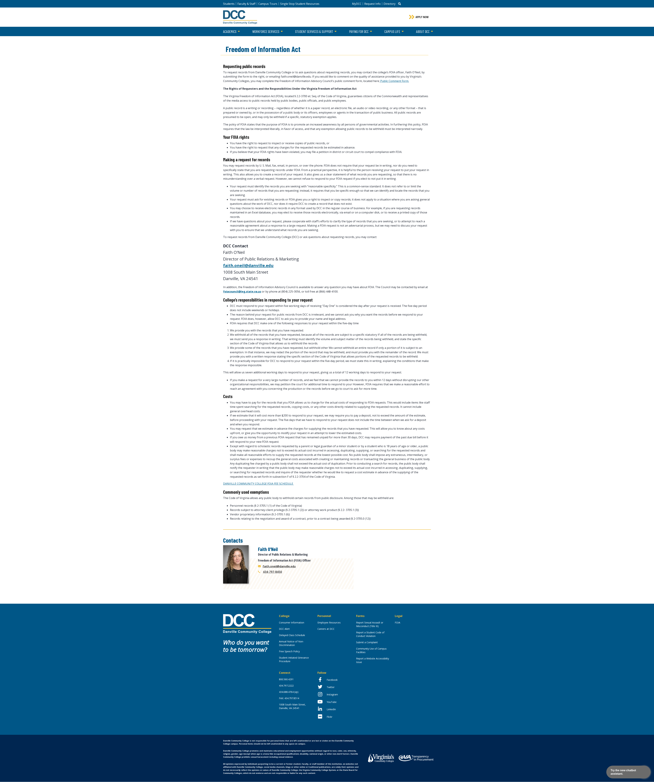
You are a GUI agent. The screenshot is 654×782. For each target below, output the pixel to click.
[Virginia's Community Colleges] (381, 757)
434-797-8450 (272, 572)
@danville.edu (259, 265)
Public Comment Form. (394, 81)
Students (229, 4)
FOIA (397, 622)
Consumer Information (291, 622)
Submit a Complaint (367, 642)
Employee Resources (329, 622)
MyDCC (356, 4)
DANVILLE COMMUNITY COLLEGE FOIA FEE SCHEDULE (258, 484)
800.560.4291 (286, 679)
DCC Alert (284, 628)
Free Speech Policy (289, 651)
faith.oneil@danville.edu (279, 566)
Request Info (372, 4)
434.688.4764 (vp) (288, 692)
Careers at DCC (325, 628)
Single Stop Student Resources (299, 4)
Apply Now (422, 17)
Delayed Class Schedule (292, 635)
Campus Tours (267, 4)
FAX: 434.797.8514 (289, 698)
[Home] (247, 623)
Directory (389, 4)
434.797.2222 (286, 685)
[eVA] (416, 758)
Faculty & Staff (246, 4)
